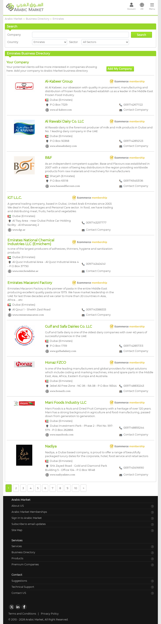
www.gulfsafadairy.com (63, 351)
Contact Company (135, 109)
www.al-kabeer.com (61, 110)
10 (75, 488)
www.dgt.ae (18, 229)
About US (18, 505)
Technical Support (23, 586)
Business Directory (23, 552)
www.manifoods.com (61, 434)
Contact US (19, 592)
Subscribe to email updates (29, 524)
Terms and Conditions (22, 613)
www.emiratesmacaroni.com (28, 314)
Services (17, 546)
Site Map (17, 530)
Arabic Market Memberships (29, 511)
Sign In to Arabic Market (27, 517)
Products (17, 558)
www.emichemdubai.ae (25, 271)
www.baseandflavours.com (65, 186)
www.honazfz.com (60, 391)
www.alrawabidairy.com (63, 146)
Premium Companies (25, 564)
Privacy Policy (50, 613)
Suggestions (19, 580)
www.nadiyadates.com (62, 474)
